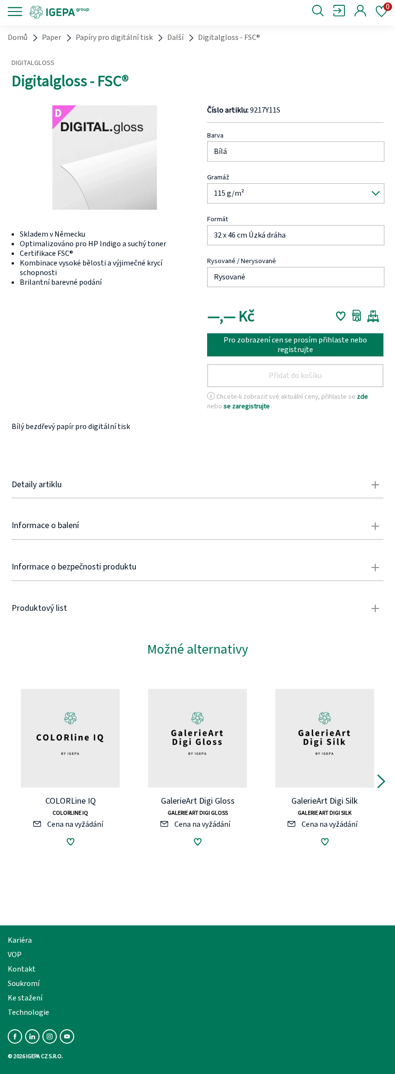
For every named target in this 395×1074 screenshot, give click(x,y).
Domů (17, 37)
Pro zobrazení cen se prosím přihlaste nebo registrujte (295, 345)
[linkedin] (32, 1036)
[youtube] (67, 1036)
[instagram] (49, 1036)
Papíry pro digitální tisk (114, 37)
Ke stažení (25, 998)
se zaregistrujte (247, 406)
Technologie (28, 1012)
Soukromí (24, 983)
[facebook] (15, 1036)
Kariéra (20, 940)
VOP (15, 954)
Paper (51, 37)
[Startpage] (92, 11)
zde (362, 397)
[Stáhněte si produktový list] (357, 316)
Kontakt (22, 969)
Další (175, 37)
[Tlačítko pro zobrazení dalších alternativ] (381, 783)
